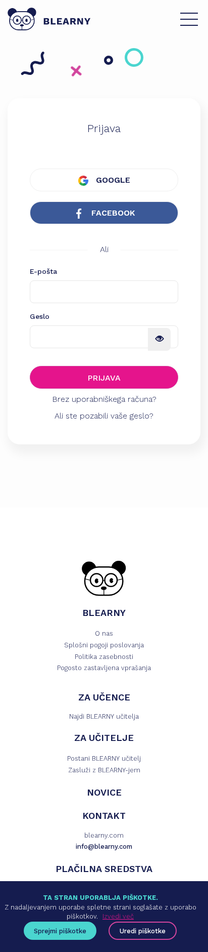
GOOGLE (111, 180)
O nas (104, 633)
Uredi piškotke (143, 931)
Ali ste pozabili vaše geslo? (104, 416)
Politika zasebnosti (104, 656)
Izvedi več (118, 916)
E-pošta (43, 271)
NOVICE (104, 792)
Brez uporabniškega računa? (104, 399)
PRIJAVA (104, 378)
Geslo (39, 316)
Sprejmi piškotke (60, 931)
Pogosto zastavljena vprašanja (104, 668)
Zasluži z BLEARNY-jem (104, 770)
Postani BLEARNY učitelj (104, 758)
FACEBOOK (112, 213)
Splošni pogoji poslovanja (104, 645)
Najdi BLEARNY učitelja (104, 716)
